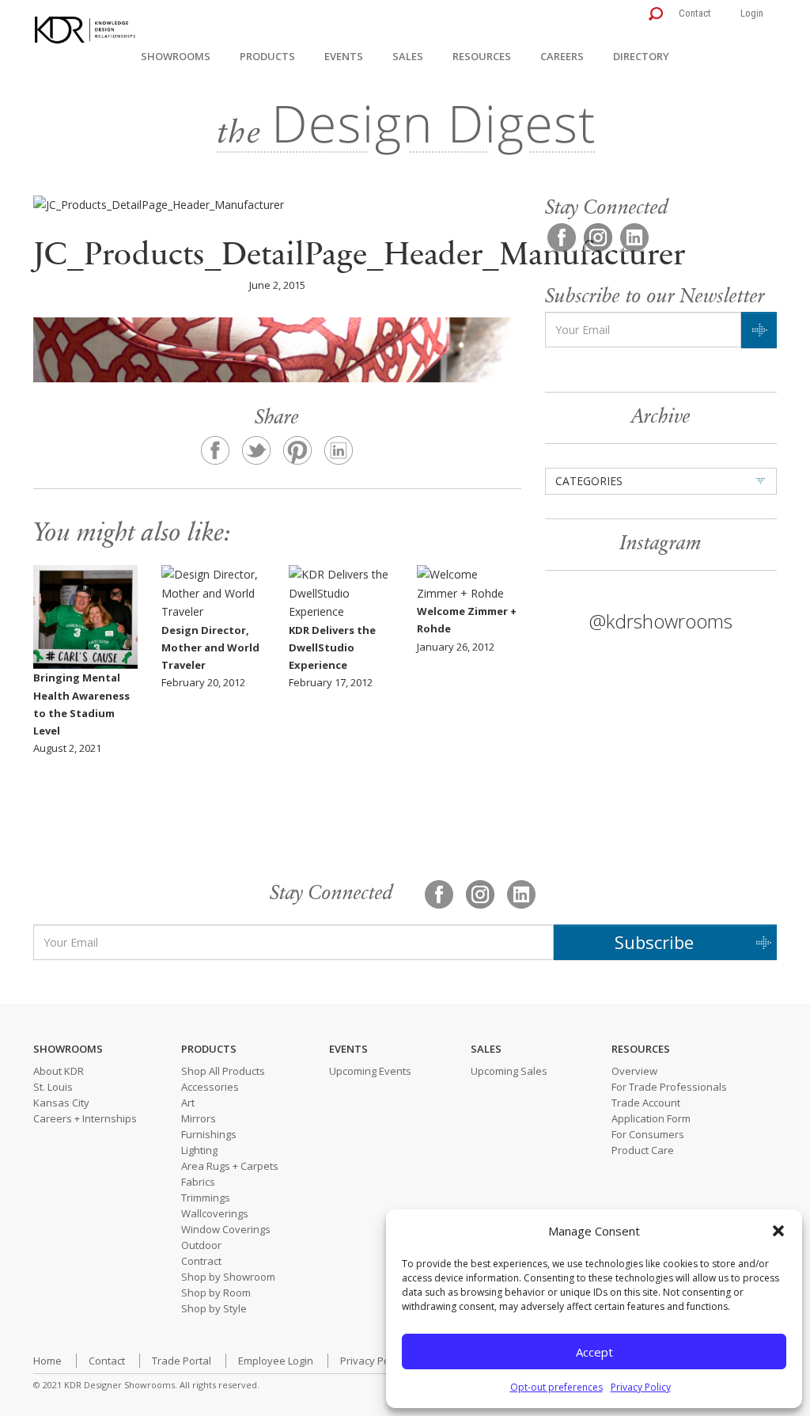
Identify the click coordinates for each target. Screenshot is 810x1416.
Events (343, 56)
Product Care (642, 1150)
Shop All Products (223, 1071)
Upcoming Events (370, 1071)
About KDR (58, 1071)
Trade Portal (181, 1360)
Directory (641, 56)
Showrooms (175, 56)
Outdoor (201, 1245)
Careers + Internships (85, 1118)
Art (188, 1102)
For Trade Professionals (669, 1087)
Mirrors (198, 1118)
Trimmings (205, 1197)
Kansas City (61, 1102)
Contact (695, 13)
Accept (594, 1352)
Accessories (210, 1087)
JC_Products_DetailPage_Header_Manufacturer (359, 257)
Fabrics (198, 1182)
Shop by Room (216, 1292)
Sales (407, 56)
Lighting (199, 1150)
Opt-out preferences (556, 1387)
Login (751, 13)
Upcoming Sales (509, 1071)
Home (47, 1360)
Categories (589, 480)
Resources (481, 56)
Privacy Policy (641, 1387)
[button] (778, 1231)
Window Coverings (226, 1229)
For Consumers (647, 1134)
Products (267, 56)
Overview (634, 1071)
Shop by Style (214, 1308)
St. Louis (53, 1087)
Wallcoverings (214, 1213)
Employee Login (275, 1360)
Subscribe (654, 942)
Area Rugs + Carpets (229, 1166)
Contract (201, 1261)
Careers (562, 56)
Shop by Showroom (228, 1277)
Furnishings (209, 1134)
